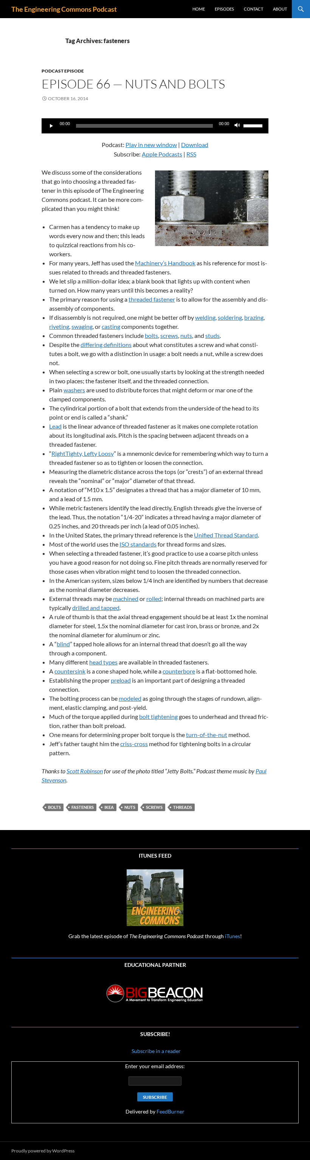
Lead (55, 426)
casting (111, 326)
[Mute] (237, 126)
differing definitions (106, 344)
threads (182, 807)
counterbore (179, 671)
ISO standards (138, 544)
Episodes (224, 8)
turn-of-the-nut (206, 734)
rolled (153, 598)
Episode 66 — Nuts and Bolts (133, 83)
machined (125, 598)
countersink (69, 671)
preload (121, 680)
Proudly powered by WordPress (42, 1151)
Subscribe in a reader (155, 1051)
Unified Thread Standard (226, 535)
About (280, 8)
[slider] (254, 125)
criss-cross (134, 743)
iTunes (232, 936)
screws (169, 335)
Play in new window (151, 144)
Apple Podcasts (162, 154)
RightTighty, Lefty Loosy (82, 453)
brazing (254, 317)
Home (198, 8)
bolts (151, 335)
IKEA (109, 807)
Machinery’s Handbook (165, 262)
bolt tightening (158, 716)
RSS (191, 154)
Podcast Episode (63, 71)
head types (103, 662)
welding (205, 317)
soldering (230, 317)
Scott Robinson (85, 770)
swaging (82, 326)
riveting (59, 326)
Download (194, 144)
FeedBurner (170, 1111)
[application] (155, 125)
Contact (253, 8)
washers (74, 389)
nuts (186, 335)
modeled (130, 698)
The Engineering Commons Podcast (64, 9)
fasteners (82, 807)
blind (63, 643)
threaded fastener (152, 299)
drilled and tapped (95, 607)
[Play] (51, 126)
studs (212, 335)
